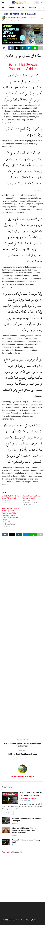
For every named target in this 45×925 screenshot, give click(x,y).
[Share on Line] (35, 48)
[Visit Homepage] (19, 2)
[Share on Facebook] (11, 48)
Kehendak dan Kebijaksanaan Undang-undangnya (26, 819)
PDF (3, 8)
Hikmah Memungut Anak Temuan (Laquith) (31, 497)
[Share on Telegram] (29, 48)
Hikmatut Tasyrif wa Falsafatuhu (9, 794)
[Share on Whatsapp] (23, 48)
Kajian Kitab (34, 8)
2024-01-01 (32, 17)
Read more (9, 813)
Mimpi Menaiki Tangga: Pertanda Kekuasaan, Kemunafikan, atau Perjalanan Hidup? (24, 830)
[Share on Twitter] (17, 48)
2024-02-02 (23, 801)
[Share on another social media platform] (40, 48)
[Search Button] (42, 2)
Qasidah (11, 8)
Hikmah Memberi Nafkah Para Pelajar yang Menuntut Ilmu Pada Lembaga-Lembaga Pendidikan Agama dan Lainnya (10, 514)
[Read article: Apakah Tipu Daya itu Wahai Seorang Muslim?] (6, 842)
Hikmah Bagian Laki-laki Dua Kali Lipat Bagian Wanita (30, 793)
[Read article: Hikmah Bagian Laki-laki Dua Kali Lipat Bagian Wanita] (10, 798)
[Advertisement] (22, 636)
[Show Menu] (3, 2)
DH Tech (8, 920)
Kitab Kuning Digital (30, 920)
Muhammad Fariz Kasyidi (17, 17)
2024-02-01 (16, 845)
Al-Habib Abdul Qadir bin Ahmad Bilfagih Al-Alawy (10, 497)
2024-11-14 (16, 835)
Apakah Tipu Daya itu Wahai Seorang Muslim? (26, 841)
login (8, 852)
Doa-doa (22, 8)
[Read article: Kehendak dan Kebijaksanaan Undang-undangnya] (6, 820)
